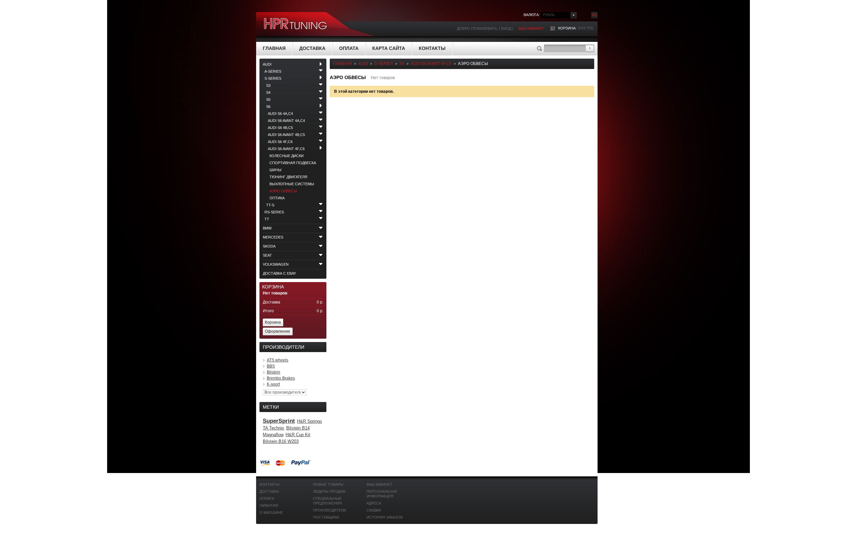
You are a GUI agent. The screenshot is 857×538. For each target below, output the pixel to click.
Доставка (312, 48)
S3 (268, 85)
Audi (267, 64)
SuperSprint (279, 421)
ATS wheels (277, 360)
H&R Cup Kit (298, 434)
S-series (272, 78)
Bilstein (273, 372)
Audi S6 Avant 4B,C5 (286, 135)
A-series (272, 71)
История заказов (385, 517)
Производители (329, 510)
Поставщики (326, 517)
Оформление (277, 331)
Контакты (432, 48)
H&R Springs (309, 421)
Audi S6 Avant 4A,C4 (286, 121)
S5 (268, 99)
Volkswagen (276, 264)
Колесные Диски (286, 156)
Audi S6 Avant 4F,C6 (286, 149)
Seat (267, 255)
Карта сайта (388, 48)
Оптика (277, 198)
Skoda (269, 246)
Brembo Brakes (281, 378)
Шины (275, 170)
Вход (506, 28)
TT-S (270, 205)
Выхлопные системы (291, 184)
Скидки (374, 510)
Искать (589, 48)
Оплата (349, 48)
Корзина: (567, 28)
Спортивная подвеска (292, 163)
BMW (267, 228)
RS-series (274, 212)
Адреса (374, 503)
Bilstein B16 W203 (281, 441)
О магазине (271, 513)
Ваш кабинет (531, 28)
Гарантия (268, 505)
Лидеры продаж (329, 491)
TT (266, 219)
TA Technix (273, 427)
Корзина (273, 286)
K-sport (273, 384)
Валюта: (532, 15)
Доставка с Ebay (279, 273)
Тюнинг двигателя (288, 177)
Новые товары (328, 484)
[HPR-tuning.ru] (295, 24)
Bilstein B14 (298, 427)
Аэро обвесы (283, 191)
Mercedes (273, 237)
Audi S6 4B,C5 (280, 128)
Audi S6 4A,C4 (280, 114)
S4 (268, 92)
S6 (268, 107)
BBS (271, 366)
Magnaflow (273, 434)
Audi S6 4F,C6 (280, 142)
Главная (274, 48)
